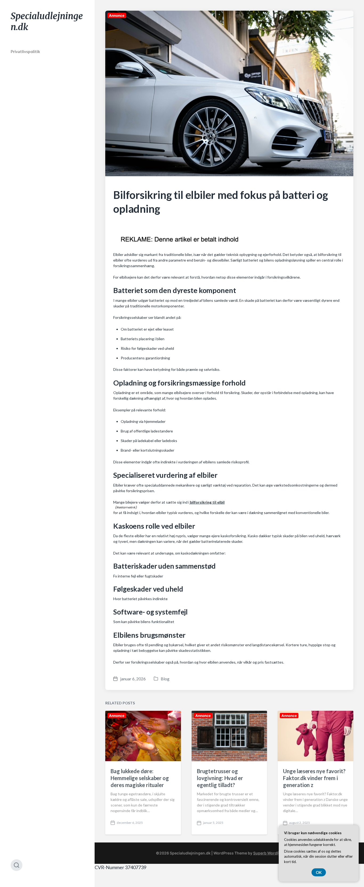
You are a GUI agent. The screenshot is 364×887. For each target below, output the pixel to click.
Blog (165, 678)
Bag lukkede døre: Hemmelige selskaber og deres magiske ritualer (140, 778)
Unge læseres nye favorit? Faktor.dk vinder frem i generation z (314, 778)
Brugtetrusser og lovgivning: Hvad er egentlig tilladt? (220, 778)
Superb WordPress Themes (278, 853)
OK (319, 872)
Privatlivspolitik (25, 51)
